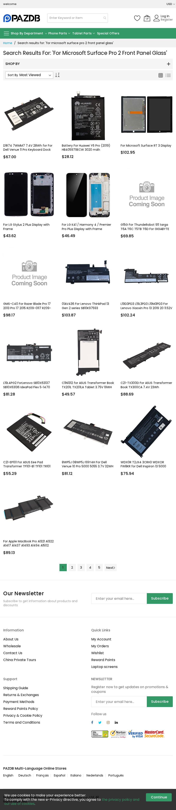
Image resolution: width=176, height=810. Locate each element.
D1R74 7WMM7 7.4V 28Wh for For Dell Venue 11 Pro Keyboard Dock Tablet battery (27, 149)
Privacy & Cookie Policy (22, 715)
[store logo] (22, 18)
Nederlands (94, 775)
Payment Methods (18, 701)
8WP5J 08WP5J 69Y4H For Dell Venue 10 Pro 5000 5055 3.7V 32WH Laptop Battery (87, 466)
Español (59, 775)
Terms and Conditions (21, 722)
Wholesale (12, 646)
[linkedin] (116, 723)
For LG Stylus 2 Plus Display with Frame (26, 226)
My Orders (100, 646)
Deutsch (24, 775)
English (8, 775)
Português (116, 775)
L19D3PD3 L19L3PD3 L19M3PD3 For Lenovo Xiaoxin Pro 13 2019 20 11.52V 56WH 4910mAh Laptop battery (146, 308)
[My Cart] (147, 18)
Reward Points (103, 659)
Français (42, 775)
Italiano (75, 775)
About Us (10, 639)
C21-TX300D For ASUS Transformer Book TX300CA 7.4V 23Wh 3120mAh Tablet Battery (146, 387)
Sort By (13, 75)
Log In (165, 16)
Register (167, 19)
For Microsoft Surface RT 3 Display (146, 145)
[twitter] (100, 723)
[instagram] (108, 723)
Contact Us (12, 652)
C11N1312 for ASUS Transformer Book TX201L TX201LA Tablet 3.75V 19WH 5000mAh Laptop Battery (88, 387)
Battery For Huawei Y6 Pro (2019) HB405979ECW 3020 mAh (86, 147)
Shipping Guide (15, 688)
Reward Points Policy (20, 708)
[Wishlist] (137, 18)
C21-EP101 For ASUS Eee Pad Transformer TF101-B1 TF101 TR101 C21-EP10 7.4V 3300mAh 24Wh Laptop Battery (26, 468)
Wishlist (97, 652)
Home (7, 43)
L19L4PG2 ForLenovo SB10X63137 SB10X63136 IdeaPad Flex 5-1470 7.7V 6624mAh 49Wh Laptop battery (26, 389)
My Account (101, 639)
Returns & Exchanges (21, 694)
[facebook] (92, 723)
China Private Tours (19, 659)
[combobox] (77, 18)
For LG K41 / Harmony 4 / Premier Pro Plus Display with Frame (86, 226)
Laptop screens (104, 666)
